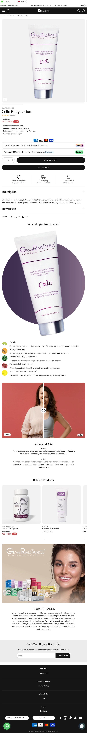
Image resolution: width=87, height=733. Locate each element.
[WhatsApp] (23, 217)
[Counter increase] (13, 160)
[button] (3, 10)
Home (4, 16)
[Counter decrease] (4, 160)
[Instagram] (65, 718)
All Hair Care (12, 16)
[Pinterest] (19, 217)
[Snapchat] (75, 718)
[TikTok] (70, 718)
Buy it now (44, 167)
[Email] (27, 217)
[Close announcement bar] (84, 5)
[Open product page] (21, 504)
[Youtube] (80, 718)
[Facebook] (12, 217)
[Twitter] (16, 217)
